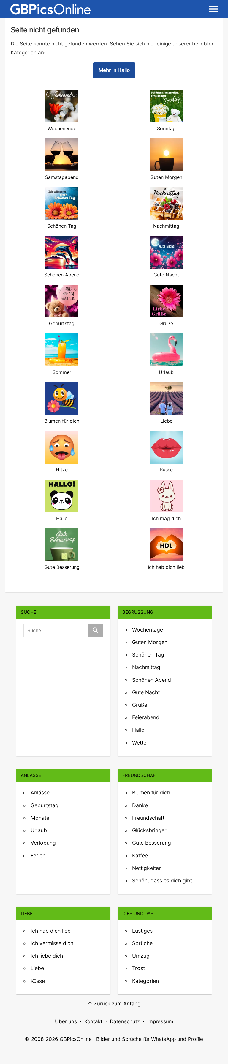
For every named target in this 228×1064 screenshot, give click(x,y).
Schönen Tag (148, 654)
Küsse (38, 981)
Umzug (141, 956)
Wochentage (147, 630)
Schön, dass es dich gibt (162, 880)
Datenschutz (125, 1021)
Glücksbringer (149, 830)
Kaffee (140, 855)
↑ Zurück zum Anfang (114, 1004)
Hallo (138, 730)
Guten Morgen (149, 642)
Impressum (160, 1021)
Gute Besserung (151, 843)
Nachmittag (146, 667)
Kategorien (145, 981)
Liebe (37, 968)
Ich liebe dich (47, 956)
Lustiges (142, 931)
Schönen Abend (151, 680)
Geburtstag (44, 805)
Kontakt (93, 1021)
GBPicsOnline (76, 1039)
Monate (40, 818)
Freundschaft (148, 818)
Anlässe (40, 792)
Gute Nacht (146, 692)
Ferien (38, 855)
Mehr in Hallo (114, 70)
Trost (138, 968)
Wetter (140, 742)
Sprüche (142, 943)
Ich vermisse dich (52, 943)
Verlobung (43, 843)
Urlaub (39, 830)
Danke (140, 805)
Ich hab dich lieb (51, 931)
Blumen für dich (151, 792)
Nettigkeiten (147, 868)
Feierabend (145, 717)
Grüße (139, 705)
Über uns (66, 1021)
